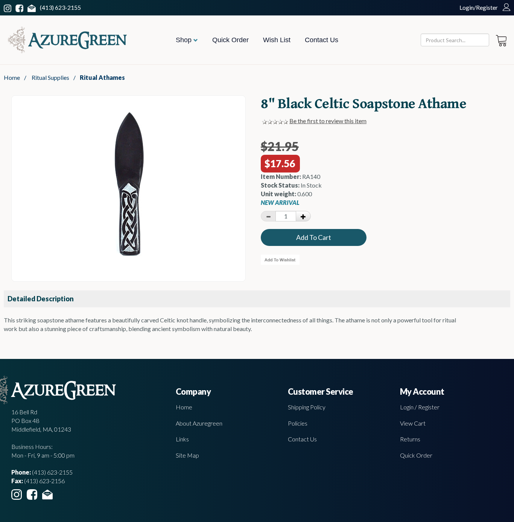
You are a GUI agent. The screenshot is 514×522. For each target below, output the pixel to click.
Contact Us (321, 40)
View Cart (413, 423)
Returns (410, 439)
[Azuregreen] (67, 40)
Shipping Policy (306, 407)
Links (182, 439)
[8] (128, 257)
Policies (297, 423)
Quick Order (230, 40)
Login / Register (419, 407)
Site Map (187, 455)
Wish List (276, 40)
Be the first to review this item (327, 120)
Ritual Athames (102, 77)
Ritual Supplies (50, 77)
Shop (184, 40)
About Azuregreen (199, 423)
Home (12, 77)
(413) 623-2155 (60, 7)
